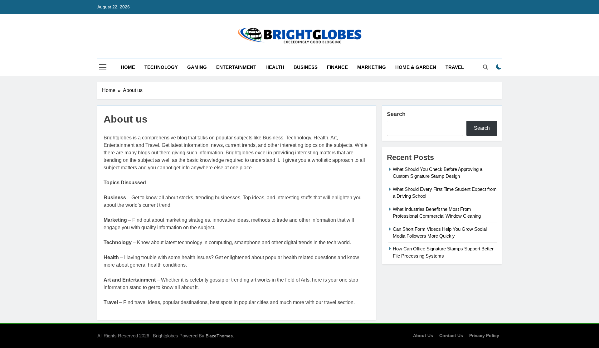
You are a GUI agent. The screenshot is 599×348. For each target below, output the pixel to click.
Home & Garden (415, 67)
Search (396, 114)
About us (423, 335)
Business (306, 67)
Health (274, 67)
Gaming (197, 67)
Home (128, 67)
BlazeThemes (219, 335)
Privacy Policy (484, 335)
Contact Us (451, 335)
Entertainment (236, 67)
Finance (337, 67)
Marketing (371, 67)
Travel (455, 67)
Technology (161, 67)
